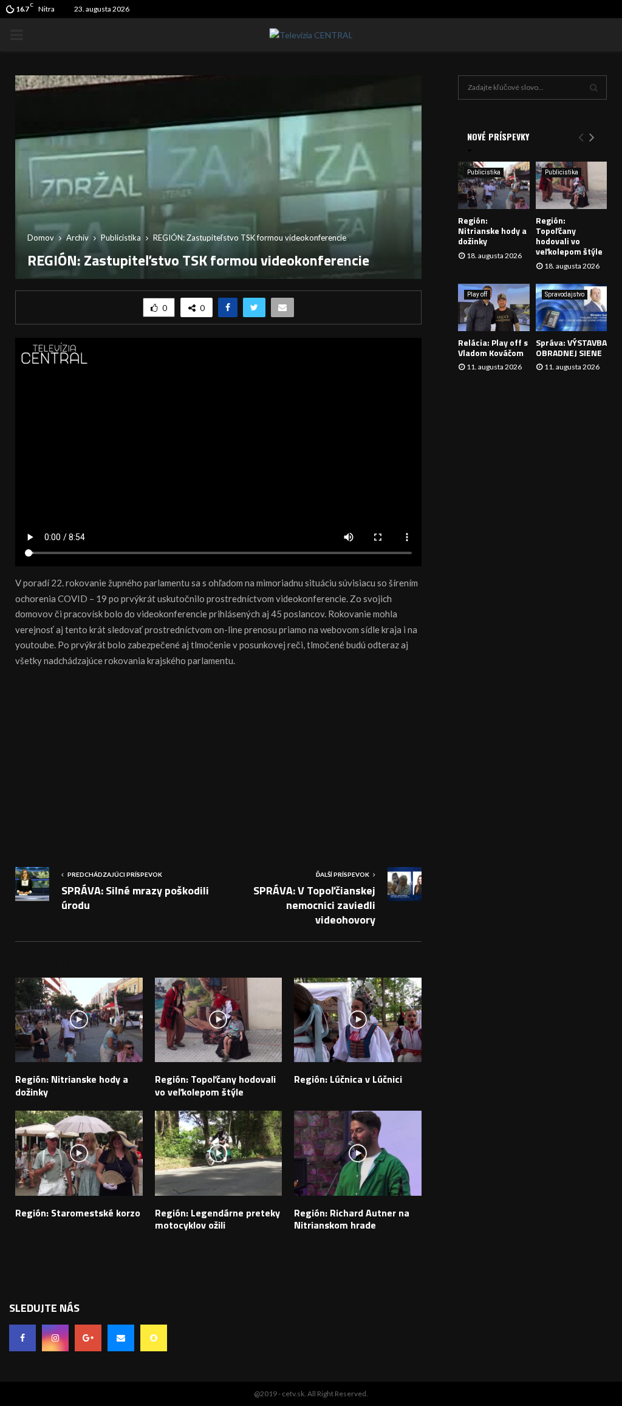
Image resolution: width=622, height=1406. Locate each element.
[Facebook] (22, 1338)
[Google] (88, 1338)
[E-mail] (121, 1338)
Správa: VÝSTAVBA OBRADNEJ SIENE (571, 347)
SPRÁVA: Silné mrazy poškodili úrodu (135, 897)
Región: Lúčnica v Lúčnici (348, 1079)
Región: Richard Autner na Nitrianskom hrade (351, 1219)
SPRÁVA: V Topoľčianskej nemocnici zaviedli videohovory (314, 905)
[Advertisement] (218, 764)
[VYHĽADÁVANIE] (594, 87)
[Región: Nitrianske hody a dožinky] (494, 185)
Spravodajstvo (564, 294)
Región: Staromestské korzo (77, 1212)
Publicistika (484, 172)
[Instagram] (55, 1338)
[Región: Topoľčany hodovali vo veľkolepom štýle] (571, 185)
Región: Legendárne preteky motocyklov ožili (217, 1219)
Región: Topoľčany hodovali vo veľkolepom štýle (215, 1085)
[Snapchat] (153, 1338)
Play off (477, 294)
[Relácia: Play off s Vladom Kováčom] (494, 307)
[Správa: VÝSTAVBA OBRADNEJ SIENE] (571, 307)
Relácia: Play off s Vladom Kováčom (493, 347)
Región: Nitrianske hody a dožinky (71, 1085)
